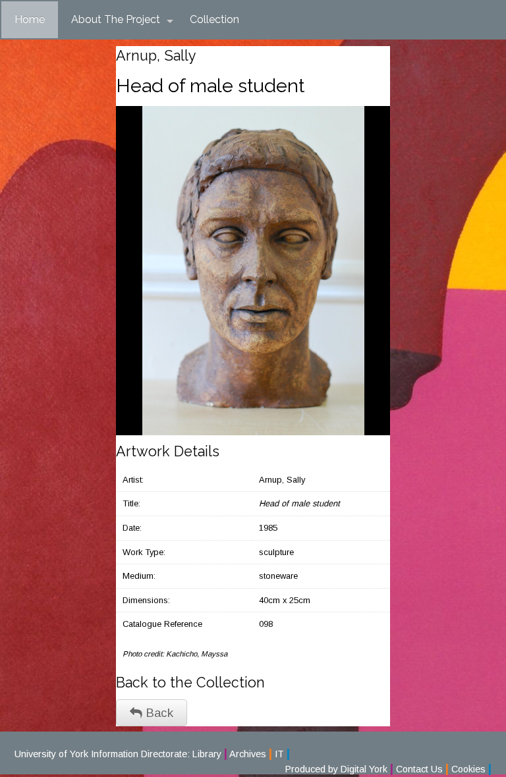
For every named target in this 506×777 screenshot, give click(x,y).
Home (29, 19)
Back (157, 713)
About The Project (115, 19)
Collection (214, 19)
